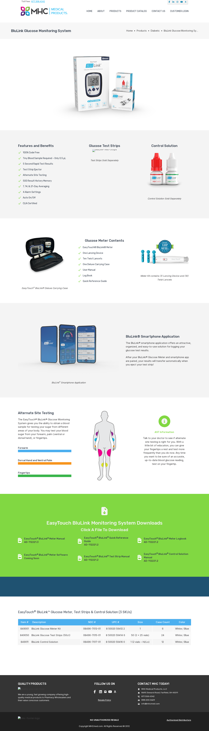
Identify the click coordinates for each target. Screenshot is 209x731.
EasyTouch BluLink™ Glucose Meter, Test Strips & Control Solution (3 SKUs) (75, 612)
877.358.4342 (38, 1)
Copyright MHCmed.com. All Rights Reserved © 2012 (104, 726)
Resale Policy (104, 700)
